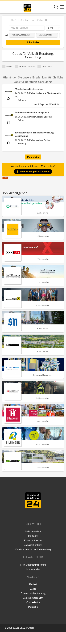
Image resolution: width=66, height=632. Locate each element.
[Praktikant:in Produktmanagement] (9, 115)
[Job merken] (9, 98)
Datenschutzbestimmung (33, 593)
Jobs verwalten (33, 569)
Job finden (33, 536)
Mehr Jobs (33, 157)
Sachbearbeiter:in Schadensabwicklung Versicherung (34, 134)
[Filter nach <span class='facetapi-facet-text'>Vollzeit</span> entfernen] (4, 66)
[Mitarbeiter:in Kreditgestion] (9, 92)
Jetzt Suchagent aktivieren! (35, 171)
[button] (7, 35)
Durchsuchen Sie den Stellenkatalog (33, 550)
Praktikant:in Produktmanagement (32, 113)
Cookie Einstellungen (33, 598)
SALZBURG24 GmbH (23, 628)
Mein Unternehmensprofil (33, 565)
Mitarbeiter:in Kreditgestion (29, 89)
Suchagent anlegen (33, 545)
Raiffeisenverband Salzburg (39, 117)
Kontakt (33, 584)
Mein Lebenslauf (33, 532)
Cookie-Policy (33, 602)
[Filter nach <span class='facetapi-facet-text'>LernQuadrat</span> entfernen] (39, 66)
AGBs (33, 589)
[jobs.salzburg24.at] (27, 7)
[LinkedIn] (36, 515)
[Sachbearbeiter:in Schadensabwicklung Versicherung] (9, 135)
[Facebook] (31, 515)
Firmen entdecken (33, 541)
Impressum (33, 607)
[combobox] (34, 20)
